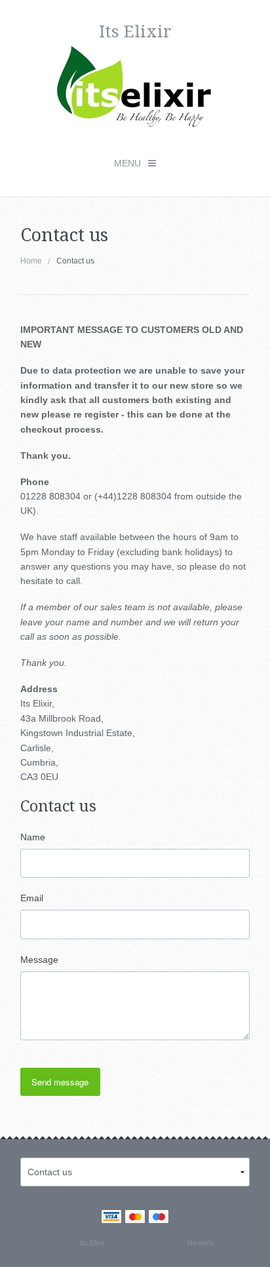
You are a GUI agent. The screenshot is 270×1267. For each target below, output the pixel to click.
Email (31, 898)
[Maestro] (158, 1218)
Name (32, 837)
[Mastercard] (135, 1218)
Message (39, 959)
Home (31, 260)
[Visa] (111, 1218)
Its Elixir (92, 1243)
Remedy (200, 1243)
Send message (59, 1082)
